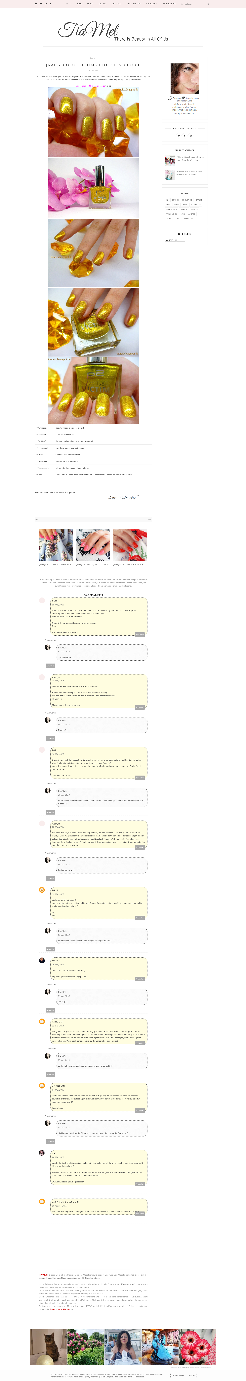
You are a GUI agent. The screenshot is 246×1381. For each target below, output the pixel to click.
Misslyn (194, 209)
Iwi (54, 750)
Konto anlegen (128, 1284)
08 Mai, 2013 (58, 605)
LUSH (183, 214)
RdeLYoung (187, 200)
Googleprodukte (92, 1278)
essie (168, 205)
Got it (192, 1375)
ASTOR (177, 219)
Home (79, 4)
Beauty (102, 4)
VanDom (57, 1021)
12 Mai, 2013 (64, 652)
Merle (56, 960)
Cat (54, 1153)
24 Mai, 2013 (64, 795)
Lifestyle (116, 4)
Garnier (184, 209)
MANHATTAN (196, 205)
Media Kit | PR (134, 4)
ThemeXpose (185, 1367)
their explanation (72, 705)
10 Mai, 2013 (58, 965)
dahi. (55, 890)
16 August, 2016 (59, 1206)
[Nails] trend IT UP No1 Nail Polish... (55, 564)
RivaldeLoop (171, 209)
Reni (55, 600)
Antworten (140, 634)
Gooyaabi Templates (205, 1367)
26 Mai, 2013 (58, 1157)
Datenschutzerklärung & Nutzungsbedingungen (60, 1278)
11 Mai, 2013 (58, 1026)
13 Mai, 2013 (64, 864)
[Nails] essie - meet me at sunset (128, 564)
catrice (199, 200)
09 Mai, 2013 (58, 894)
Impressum (151, 4)
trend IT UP (187, 219)
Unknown (58, 1086)
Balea (176, 205)
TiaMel (62, 647)
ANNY (168, 219)
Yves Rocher (171, 214)
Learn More (178, 1375)
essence (175, 200)
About (90, 4)
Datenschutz (169, 4)
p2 (167, 200)
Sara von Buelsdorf (65, 1201)
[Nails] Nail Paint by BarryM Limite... (92, 564)
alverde (191, 214)
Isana (185, 205)
